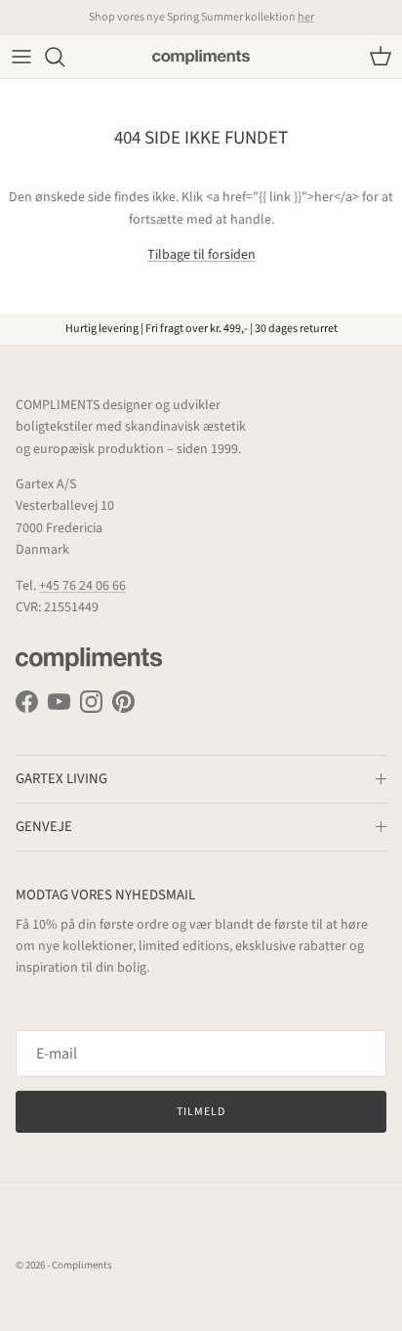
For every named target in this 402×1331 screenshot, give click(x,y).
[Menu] (21, 56)
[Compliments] (201, 56)
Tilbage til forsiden (201, 255)
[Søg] (64, 56)
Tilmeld (201, 1111)
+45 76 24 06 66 (82, 586)
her (306, 17)
